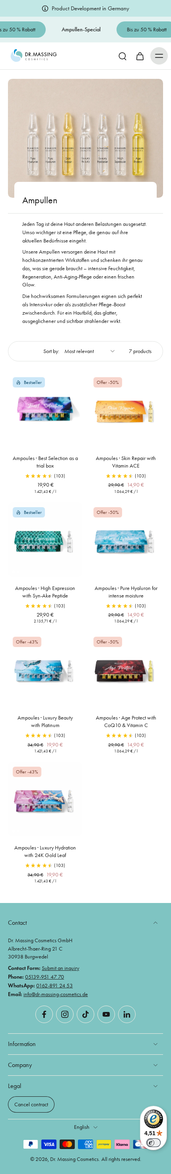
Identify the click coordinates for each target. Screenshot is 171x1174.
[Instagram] (65, 1014)
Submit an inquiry (60, 968)
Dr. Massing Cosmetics (74, 1159)
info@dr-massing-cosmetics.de (55, 994)
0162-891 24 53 (54, 985)
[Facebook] (44, 1014)
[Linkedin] (127, 1014)
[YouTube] (106, 1014)
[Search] (122, 56)
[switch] (153, 1142)
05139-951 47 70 (44, 977)
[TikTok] (85, 1014)
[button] (159, 56)
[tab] (13, 441)
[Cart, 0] (140, 56)
